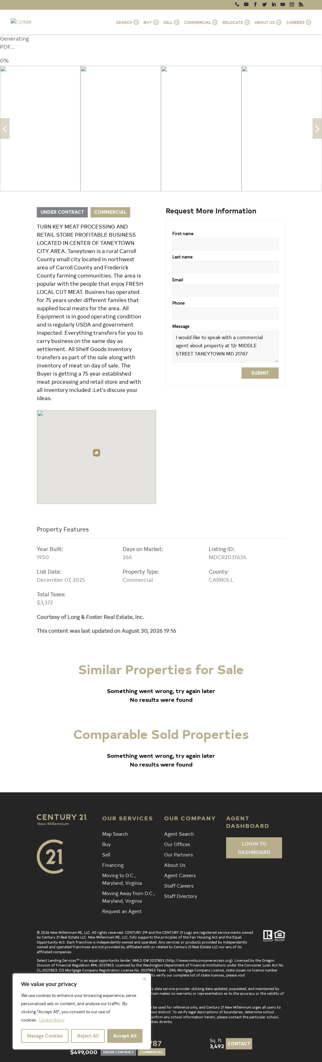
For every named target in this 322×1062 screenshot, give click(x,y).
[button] (96, 453)
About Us (174, 864)
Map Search (115, 833)
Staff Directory (180, 895)
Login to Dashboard (254, 847)
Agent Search (179, 833)
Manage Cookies (45, 1036)
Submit (260, 373)
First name (182, 233)
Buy (106, 843)
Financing (113, 864)
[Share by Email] (6, 575)
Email (177, 280)
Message (180, 326)
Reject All (88, 1036)
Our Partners (178, 854)
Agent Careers (180, 875)
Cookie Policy (51, 1020)
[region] (82, 1011)
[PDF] (6, 590)
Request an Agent (122, 910)
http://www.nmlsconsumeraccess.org (199, 960)
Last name (182, 257)
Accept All (124, 1036)
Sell (106, 854)
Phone (178, 303)
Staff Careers (178, 885)
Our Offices (177, 843)
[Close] (144, 978)
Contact (239, 1044)
